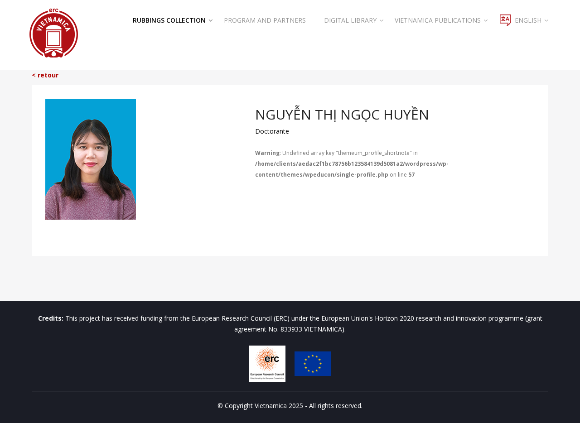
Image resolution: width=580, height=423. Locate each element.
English (528, 20)
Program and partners (265, 20)
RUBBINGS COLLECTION (169, 20)
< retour (45, 75)
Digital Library (350, 20)
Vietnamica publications (438, 20)
